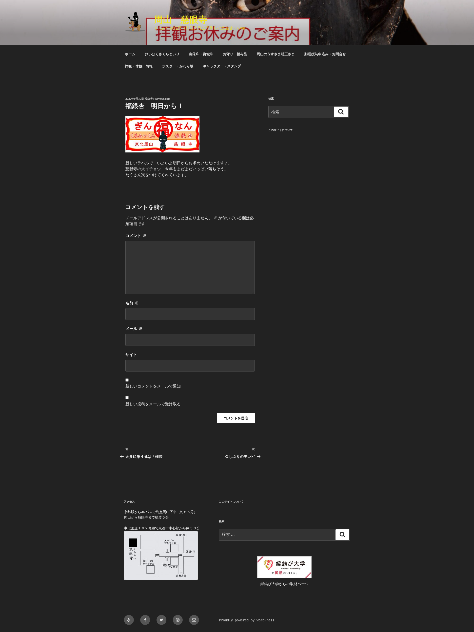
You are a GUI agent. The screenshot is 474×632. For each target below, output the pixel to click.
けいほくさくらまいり (162, 54)
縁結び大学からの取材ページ (284, 584)
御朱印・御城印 (201, 54)
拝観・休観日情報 (139, 66)
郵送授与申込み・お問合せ (325, 54)
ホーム (130, 54)
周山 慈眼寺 (180, 20)
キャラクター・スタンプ (222, 66)
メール (133, 329)
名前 (131, 303)
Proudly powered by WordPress (246, 620)
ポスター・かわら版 (177, 66)
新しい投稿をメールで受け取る (153, 404)
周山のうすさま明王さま (276, 54)
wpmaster (162, 98)
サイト (131, 355)
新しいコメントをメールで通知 (153, 386)
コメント (135, 236)
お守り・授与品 (235, 54)
